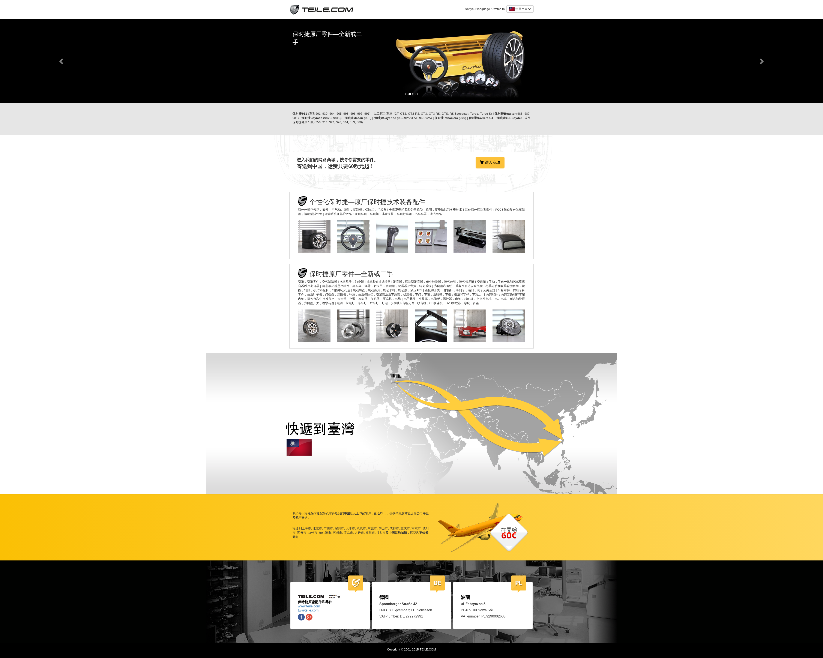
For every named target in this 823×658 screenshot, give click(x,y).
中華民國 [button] (521, 9)
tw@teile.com (308, 610)
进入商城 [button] (492, 162)
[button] (61, 61)
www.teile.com (309, 606)
